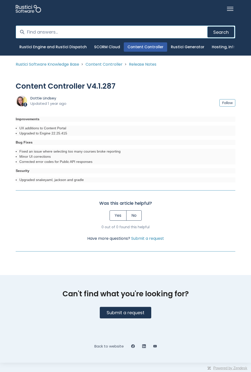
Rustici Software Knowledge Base (47, 64)
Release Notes (142, 64)
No (134, 215)
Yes (118, 215)
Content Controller (145, 46)
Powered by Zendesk (230, 368)
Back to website (109, 346)
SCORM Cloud (107, 46)
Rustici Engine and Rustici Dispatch (53, 46)
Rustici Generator (187, 46)
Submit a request (147, 238)
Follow (227, 102)
